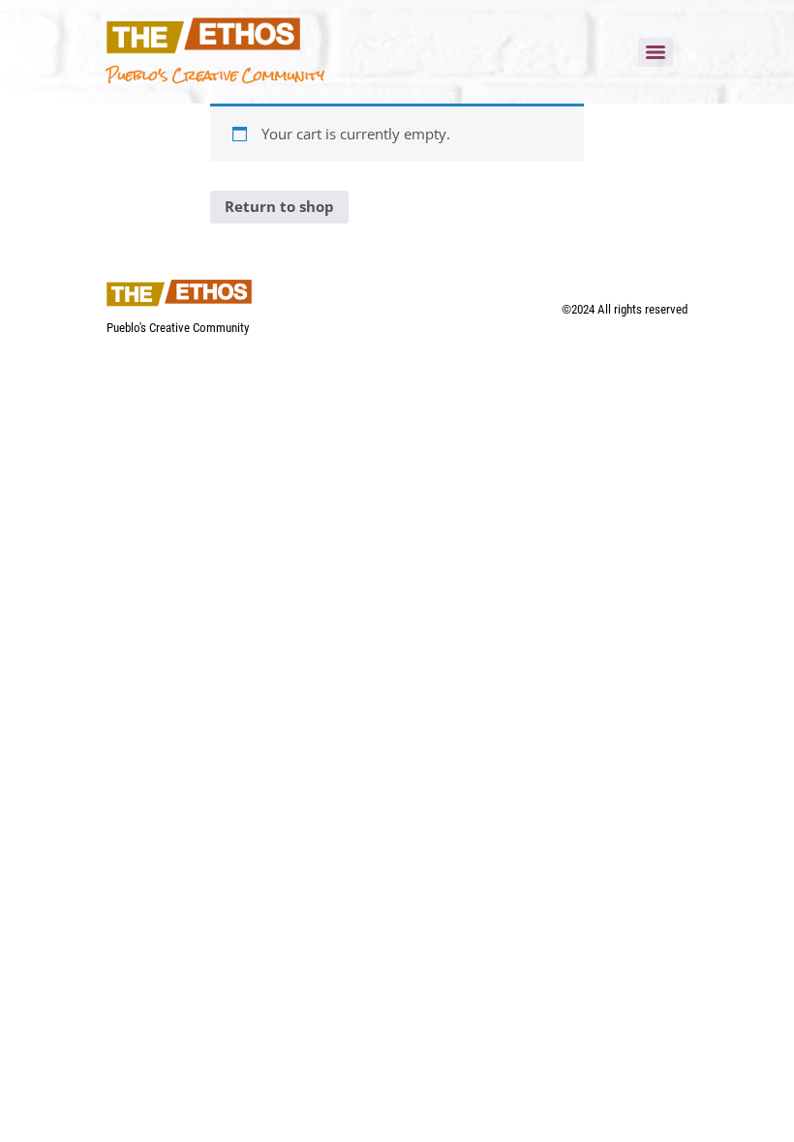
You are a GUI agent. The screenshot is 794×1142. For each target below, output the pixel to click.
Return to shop (279, 206)
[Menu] (655, 52)
